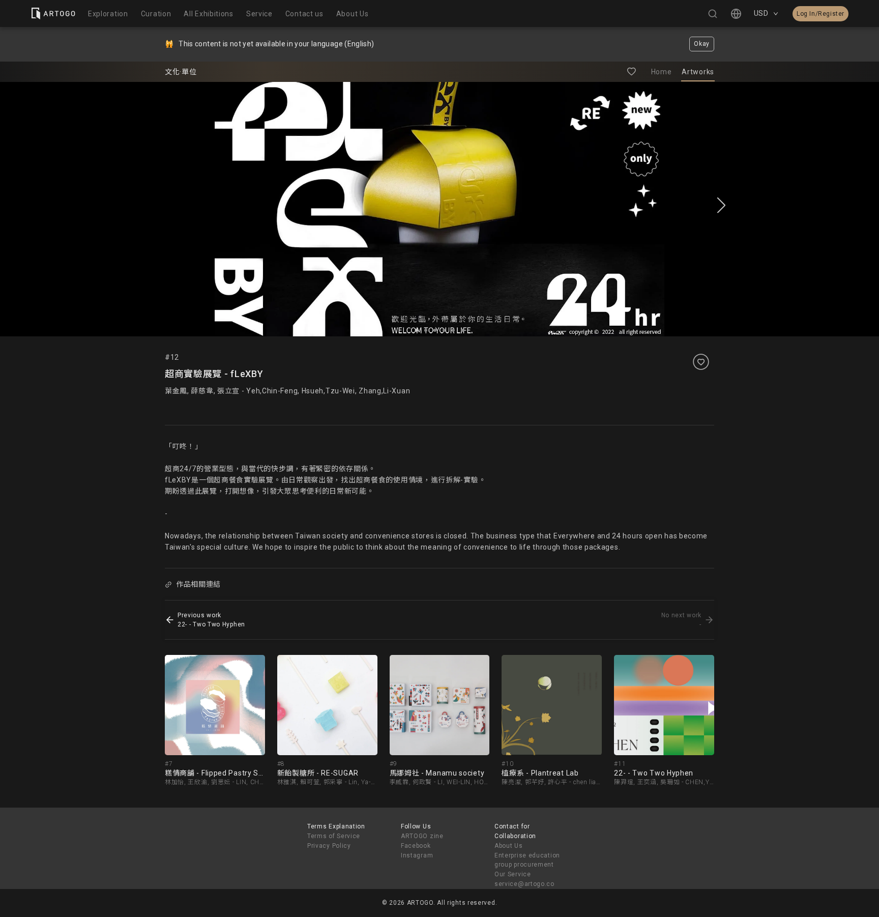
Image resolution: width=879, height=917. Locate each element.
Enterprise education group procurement (527, 860)
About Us (508, 845)
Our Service (512, 874)
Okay (702, 43)
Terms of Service (333, 836)
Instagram (417, 855)
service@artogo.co (524, 883)
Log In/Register (820, 13)
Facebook (416, 845)
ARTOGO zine (422, 836)
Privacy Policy (329, 845)
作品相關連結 (198, 584)
